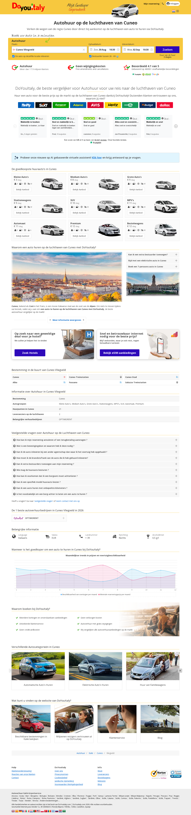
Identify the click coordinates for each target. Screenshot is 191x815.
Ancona (15, 796)
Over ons (59, 771)
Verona (35, 800)
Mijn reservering (151, 3)
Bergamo (34, 796)
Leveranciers (103, 774)
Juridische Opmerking (64, 781)
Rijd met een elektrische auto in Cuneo (147, 260)
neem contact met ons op (68, 501)
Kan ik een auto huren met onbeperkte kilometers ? (41, 488)
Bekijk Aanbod (22, 189)
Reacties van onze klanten (23, 774)
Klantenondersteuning (21, 771)
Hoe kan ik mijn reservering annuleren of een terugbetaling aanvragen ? (51, 440)
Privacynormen (61, 774)
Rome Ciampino (33, 798)
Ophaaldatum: (95, 44)
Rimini (22, 798)
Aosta (21, 796)
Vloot (100, 771)
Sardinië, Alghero (64, 798)
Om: (110, 44)
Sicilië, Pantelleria (150, 798)
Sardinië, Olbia (94, 798)
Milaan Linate (124, 796)
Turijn (21, 800)
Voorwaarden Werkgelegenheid (69, 784)
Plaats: (15, 44)
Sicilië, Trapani (164, 798)
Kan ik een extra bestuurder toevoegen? (148, 254)
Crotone (67, 796)
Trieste (14, 800)
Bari (27, 796)
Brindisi (59, 796)
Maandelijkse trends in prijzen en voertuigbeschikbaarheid (95, 555)
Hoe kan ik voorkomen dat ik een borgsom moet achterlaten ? (47, 476)
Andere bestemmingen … (50, 800)
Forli (94, 796)
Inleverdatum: (128, 44)
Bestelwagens (104, 777)
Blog (100, 784)
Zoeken (168, 49)
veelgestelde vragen (44, 501)
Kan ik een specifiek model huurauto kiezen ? (38, 482)
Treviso (175, 798)
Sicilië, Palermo (135, 798)
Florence (80, 796)
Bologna (43, 796)
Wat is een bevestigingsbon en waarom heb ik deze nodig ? (45, 446)
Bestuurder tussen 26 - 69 (104, 56)
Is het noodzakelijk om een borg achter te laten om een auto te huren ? (51, 494)
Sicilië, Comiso (121, 798)
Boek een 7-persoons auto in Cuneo (145, 266)
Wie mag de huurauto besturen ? (32, 470)
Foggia (88, 796)
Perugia (156, 796)
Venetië (28, 800)
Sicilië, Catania (107, 798)
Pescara (164, 796)
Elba (74, 796)
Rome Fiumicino (48, 798)
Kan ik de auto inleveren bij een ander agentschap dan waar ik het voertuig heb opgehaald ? (61, 452)
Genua (100, 796)
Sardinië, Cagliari (79, 798)
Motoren (102, 781)
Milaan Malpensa (137, 796)
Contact (15, 777)
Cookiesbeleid (61, 777)
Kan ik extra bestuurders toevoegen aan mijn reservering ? (45, 464)
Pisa (170, 796)
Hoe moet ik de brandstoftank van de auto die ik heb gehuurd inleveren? (52, 458)
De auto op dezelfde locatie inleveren (32, 56)
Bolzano (51, 796)
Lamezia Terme (111, 796)
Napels (149, 796)
